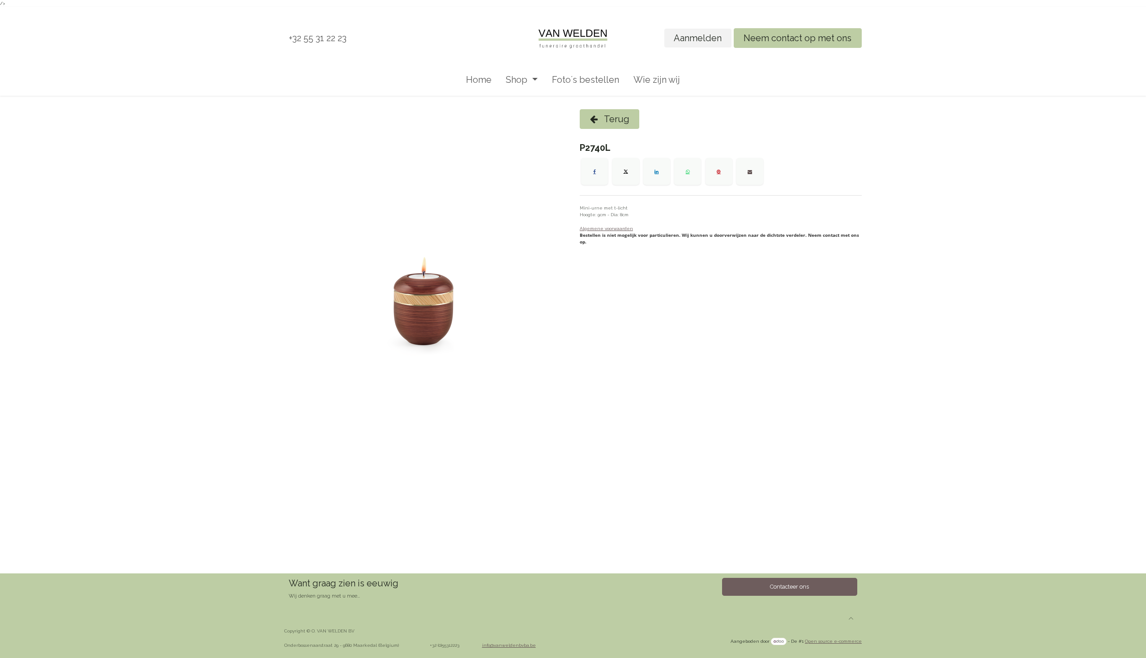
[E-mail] (749, 171)
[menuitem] (479, 79)
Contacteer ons (789, 586)
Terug (615, 119)
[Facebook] (594, 171)
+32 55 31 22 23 (317, 38)
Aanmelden (698, 38)
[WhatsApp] (687, 171)
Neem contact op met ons (797, 38)
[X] (625, 171)
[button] (851, 618)
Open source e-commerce (833, 641)
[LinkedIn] (656, 171)
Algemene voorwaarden (606, 228)
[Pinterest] (719, 171)
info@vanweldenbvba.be (509, 645)
